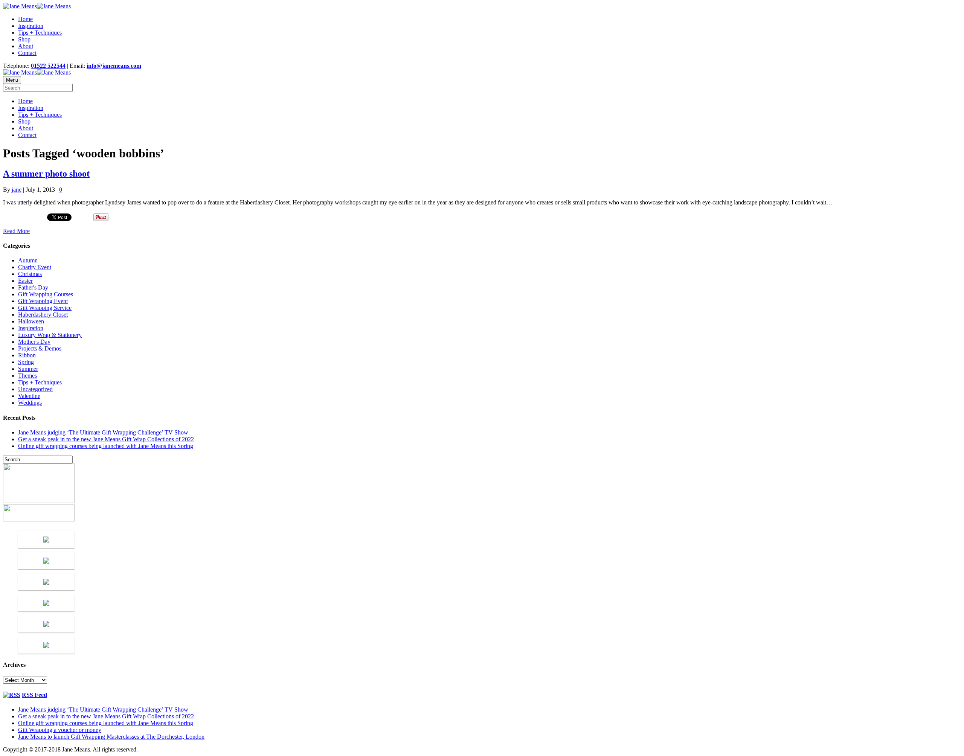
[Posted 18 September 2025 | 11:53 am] (46, 602)
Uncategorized (35, 389)
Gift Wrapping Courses (45, 294)
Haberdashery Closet (43, 314)
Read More (16, 231)
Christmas (30, 274)
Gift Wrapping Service (45, 308)
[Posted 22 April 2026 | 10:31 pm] (46, 581)
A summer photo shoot (46, 173)
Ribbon (27, 355)
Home (25, 19)
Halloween (31, 321)
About (25, 46)
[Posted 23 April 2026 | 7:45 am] (46, 560)
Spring (26, 362)
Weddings (30, 402)
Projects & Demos (39, 348)
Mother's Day (34, 341)
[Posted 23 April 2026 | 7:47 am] (46, 539)
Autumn (28, 260)
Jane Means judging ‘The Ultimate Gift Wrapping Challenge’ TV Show (103, 432)
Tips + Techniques (40, 32)
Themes (27, 375)
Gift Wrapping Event (43, 301)
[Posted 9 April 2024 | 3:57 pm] (46, 624)
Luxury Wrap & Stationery (50, 335)
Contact (27, 53)
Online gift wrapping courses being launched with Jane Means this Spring (105, 446)
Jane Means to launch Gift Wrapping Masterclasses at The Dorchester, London (111, 736)
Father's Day (33, 287)
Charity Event (34, 267)
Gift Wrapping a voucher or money (59, 730)
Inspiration (30, 26)
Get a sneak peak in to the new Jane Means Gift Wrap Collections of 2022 (106, 439)
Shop (24, 39)
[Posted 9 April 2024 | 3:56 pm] (46, 645)
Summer (28, 369)
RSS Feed (34, 695)
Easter (25, 280)
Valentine (29, 396)
